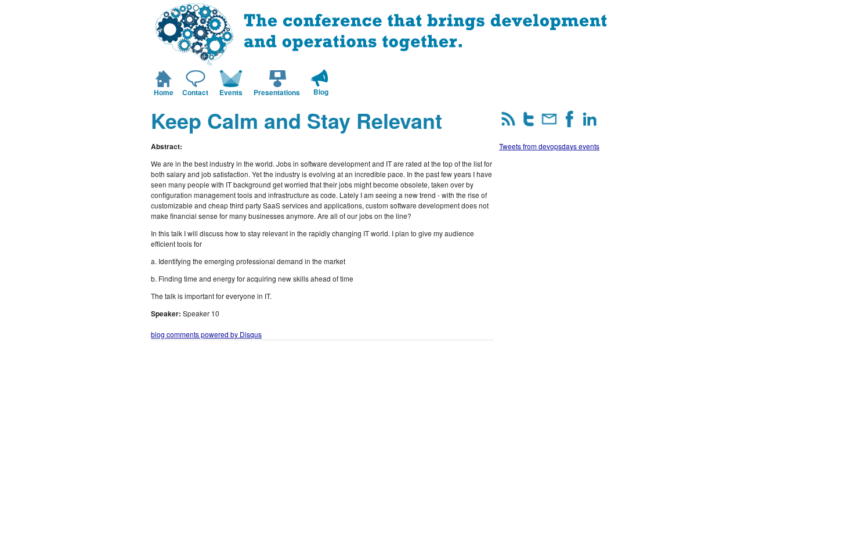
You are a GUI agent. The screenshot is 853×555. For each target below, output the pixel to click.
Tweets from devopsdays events (549, 146)
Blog (320, 92)
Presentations (277, 92)
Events (231, 92)
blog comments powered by (206, 334)
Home (164, 92)
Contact (195, 92)
